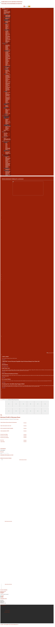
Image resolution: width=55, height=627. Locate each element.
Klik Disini (25, 422)
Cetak (1, 415)
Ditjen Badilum (2, 592)
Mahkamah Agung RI (3, 591)
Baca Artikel (3, 366)
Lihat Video (6, 366)
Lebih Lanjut (3, 382)
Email (1, 414)
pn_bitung (2, 595)
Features (17, 419)
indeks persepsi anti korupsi (8, 584)
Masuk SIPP (3, 377)
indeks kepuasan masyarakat (8, 521)
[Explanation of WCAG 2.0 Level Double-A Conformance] (25, 6)
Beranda (1, 399)
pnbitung (2, 596)
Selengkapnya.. (4, 359)
